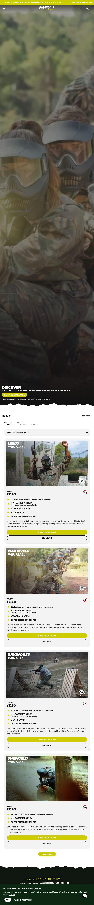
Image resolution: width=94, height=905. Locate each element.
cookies (12, 894)
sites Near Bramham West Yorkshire (33, 399)
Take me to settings (23, 900)
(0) (89, 9)
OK (7, 899)
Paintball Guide (9, 399)
